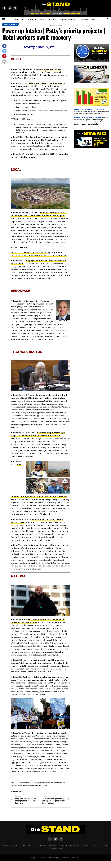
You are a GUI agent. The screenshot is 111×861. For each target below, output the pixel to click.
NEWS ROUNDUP (29, 19)
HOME (16, 19)
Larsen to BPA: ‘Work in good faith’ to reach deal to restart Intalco (39, 255)
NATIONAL (52, 19)
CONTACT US (56, 848)
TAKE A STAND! (55, 25)
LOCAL (42, 19)
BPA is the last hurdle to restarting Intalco (29, 252)
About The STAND (100, 845)
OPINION (84, 19)
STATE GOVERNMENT (69, 19)
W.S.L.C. (94, 19)
